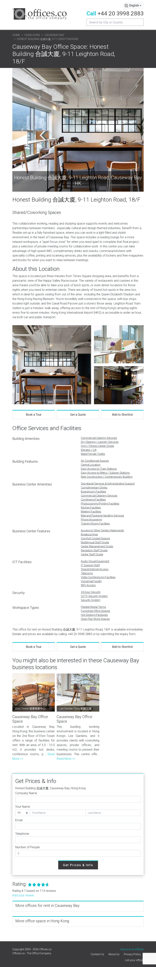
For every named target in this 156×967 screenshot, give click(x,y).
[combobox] (133, 5)
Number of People (27, 847)
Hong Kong (32, 35)
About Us (113, 954)
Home (16, 35)
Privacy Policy (132, 954)
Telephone (22, 833)
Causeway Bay (54, 35)
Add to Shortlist (122, 414)
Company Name (26, 793)
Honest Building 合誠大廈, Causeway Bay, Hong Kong (50, 788)
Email (18, 820)
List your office (134, 960)
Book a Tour (33, 414)
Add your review (23, 895)
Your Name (22, 806)
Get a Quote (78, 414)
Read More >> (66, 759)
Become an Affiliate (132, 949)
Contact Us (97, 954)
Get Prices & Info (78, 865)
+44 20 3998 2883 (121, 13)
